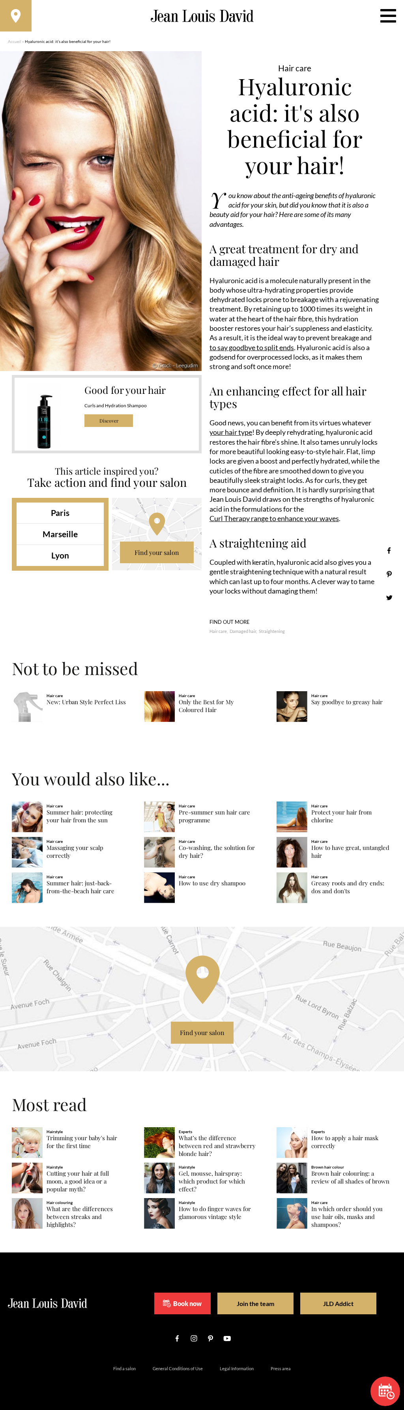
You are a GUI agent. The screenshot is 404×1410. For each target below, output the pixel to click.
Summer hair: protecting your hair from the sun (79, 816)
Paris (60, 513)
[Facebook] (389, 550)
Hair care (218, 631)
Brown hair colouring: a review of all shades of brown (350, 1177)
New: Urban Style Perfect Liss (86, 702)
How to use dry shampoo (212, 883)
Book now (187, 1303)
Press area (281, 1368)
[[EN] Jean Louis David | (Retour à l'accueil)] (202, 16)
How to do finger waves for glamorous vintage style (215, 1213)
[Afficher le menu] (388, 16)
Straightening (272, 631)
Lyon (60, 555)
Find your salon (157, 552)
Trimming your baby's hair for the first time (82, 1142)
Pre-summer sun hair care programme (214, 816)
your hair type (230, 432)
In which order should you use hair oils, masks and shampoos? (347, 1216)
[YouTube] (227, 1338)
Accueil (14, 41)
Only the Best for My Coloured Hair (206, 706)
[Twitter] (389, 598)
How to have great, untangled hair (350, 851)
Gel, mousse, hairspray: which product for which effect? (212, 1181)
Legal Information (237, 1368)
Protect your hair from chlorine (341, 816)
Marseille (60, 534)
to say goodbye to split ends (251, 347)
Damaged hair (243, 631)
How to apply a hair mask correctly (344, 1142)
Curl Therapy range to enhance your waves (274, 518)
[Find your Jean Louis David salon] (16, 16)
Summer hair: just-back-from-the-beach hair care (80, 887)
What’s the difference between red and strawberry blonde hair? (217, 1146)
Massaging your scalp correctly (75, 851)
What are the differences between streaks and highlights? (80, 1216)
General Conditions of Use (178, 1368)
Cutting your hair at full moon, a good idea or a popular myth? (78, 1181)
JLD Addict (338, 1303)
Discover (108, 420)
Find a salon (124, 1368)
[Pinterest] (389, 574)
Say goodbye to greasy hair (347, 702)
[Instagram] (193, 1338)
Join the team (255, 1303)
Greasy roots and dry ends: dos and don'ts (347, 887)
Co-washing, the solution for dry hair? (217, 851)
